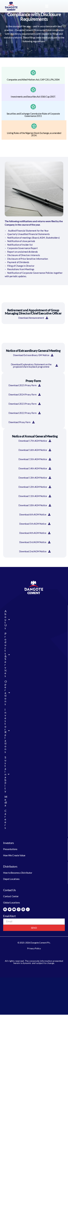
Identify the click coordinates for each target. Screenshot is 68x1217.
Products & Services (5, 655)
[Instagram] (19, 909)
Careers (5, 819)
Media (5, 801)
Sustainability (5, 774)
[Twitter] (10, 909)
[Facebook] (5, 909)
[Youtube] (14, 909)
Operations (5, 693)
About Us (5, 619)
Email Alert (9, 916)
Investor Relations (5, 730)
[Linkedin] (23, 909)
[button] (46, 6)
